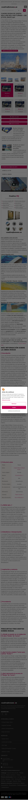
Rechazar (14, 403)
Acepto (14, 407)
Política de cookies (6, 400)
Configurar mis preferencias (14, 410)
